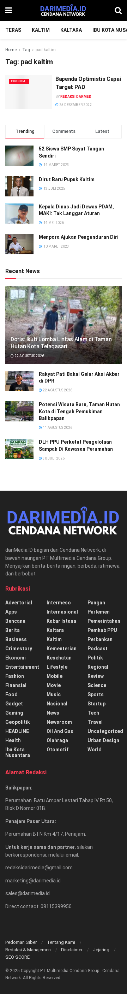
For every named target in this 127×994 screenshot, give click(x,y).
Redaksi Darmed (75, 97)
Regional (97, 667)
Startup (96, 703)
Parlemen (98, 612)
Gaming (14, 713)
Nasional (57, 703)
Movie (54, 685)
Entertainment (22, 667)
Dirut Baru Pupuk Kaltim (67, 179)
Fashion (14, 676)
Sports (95, 694)
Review (95, 676)
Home (11, 49)
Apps (11, 612)
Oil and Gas (60, 731)
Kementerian (62, 648)
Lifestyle (57, 667)
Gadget (14, 703)
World (94, 749)
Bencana (15, 621)
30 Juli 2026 (53, 458)
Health (13, 740)
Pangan (96, 602)
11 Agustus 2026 (57, 428)
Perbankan (100, 639)
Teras (13, 30)
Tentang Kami (61, 942)
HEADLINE (17, 731)
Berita (12, 630)
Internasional (62, 612)
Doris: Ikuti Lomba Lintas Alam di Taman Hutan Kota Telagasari (61, 343)
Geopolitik (17, 722)
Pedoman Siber (21, 942)
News (53, 713)
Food (11, 694)
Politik (95, 658)
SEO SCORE (17, 957)
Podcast (97, 648)
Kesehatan (59, 658)
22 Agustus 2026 (29, 356)
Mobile (54, 676)
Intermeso (59, 602)
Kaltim (41, 30)
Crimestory (18, 648)
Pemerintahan (103, 621)
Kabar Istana (61, 621)
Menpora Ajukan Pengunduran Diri (79, 237)
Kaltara (71, 30)
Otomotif (57, 749)
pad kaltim (46, 49)
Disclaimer (72, 949)
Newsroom (59, 722)
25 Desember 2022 (75, 105)
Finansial (15, 685)
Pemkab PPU (102, 630)
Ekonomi (19, 81)
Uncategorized (105, 731)
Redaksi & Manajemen (28, 949)
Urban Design (103, 740)
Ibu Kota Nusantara (17, 752)
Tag (26, 49)
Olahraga (57, 740)
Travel (95, 722)
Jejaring (101, 949)
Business (16, 639)
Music (54, 694)
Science (96, 685)
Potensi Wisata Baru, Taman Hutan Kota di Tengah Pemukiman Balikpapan (79, 411)
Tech (93, 713)
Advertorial (18, 602)
